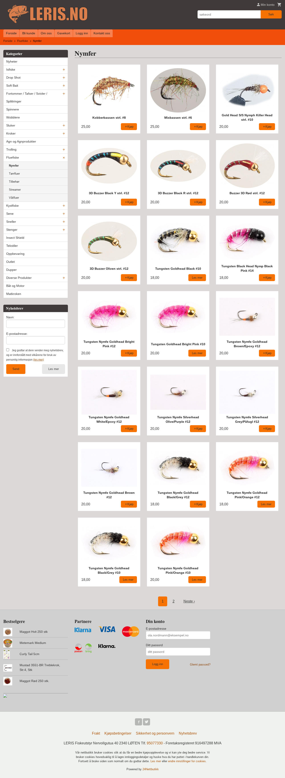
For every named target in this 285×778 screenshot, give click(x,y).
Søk (271, 14)
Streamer (15, 189)
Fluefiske (12, 157)
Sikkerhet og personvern (155, 733)
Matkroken (13, 294)
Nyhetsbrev (188, 733)
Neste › (189, 601)
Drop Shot (13, 77)
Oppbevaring (15, 253)
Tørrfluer (14, 173)
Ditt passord (154, 645)
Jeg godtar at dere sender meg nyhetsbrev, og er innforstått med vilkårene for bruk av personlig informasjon (34, 355)
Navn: (10, 317)
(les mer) (38, 359)
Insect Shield (15, 237)
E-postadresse (156, 628)
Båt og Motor (15, 286)
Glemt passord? (200, 664)
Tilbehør (14, 181)
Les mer (53, 369)
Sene (10, 213)
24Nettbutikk (150, 769)
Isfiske (10, 69)
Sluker (10, 125)
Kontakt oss (102, 33)
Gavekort (63, 33)
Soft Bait (12, 85)
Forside (11, 33)
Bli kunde (28, 33)
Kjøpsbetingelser (117, 733)
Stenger (11, 229)
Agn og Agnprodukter (21, 141)
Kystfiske (12, 205)
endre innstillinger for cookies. (187, 761)
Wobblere (13, 117)
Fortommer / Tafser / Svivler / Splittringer (26, 97)
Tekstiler (12, 245)
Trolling (11, 149)
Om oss (46, 33)
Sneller (11, 221)
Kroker (11, 133)
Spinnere (12, 109)
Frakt (96, 733)
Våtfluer (14, 197)
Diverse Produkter (19, 278)
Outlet (10, 261)
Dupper (11, 270)
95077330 (155, 743)
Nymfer (14, 165)
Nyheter (11, 61)
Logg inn (82, 33)
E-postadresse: (17, 333)
